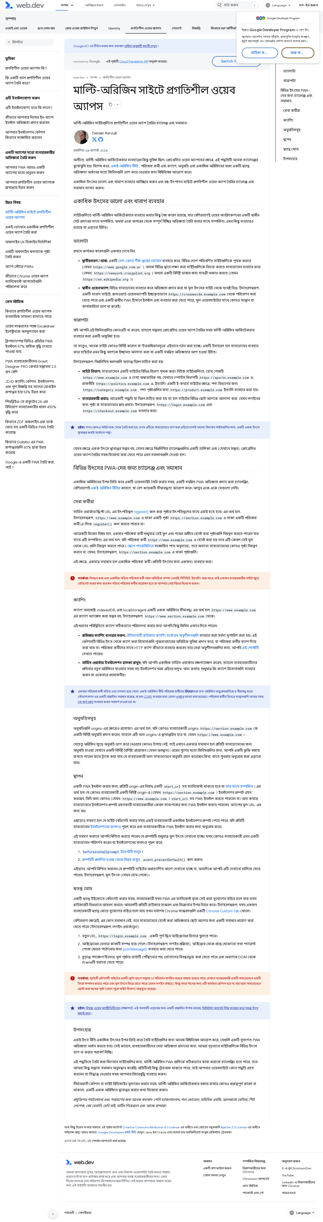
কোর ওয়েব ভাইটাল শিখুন (81, 28)
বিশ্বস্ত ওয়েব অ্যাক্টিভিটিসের (103, 1008)
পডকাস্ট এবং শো (253, 1193)
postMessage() (135, 949)
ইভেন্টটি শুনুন (112, 852)
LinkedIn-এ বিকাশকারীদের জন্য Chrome (298, 1184)
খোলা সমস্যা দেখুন (214, 1175)
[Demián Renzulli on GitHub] (100, 141)
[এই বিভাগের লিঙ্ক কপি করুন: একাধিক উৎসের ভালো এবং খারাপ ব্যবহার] (168, 201)
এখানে (180, 697)
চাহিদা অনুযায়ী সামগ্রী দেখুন (141, 46)
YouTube (288, 1175)
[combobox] (237, 5)
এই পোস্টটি (250, 648)
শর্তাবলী (69, 1213)
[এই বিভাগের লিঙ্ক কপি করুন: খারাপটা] (92, 320)
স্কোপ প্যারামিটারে (140, 546)
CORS (148, 697)
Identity (114, 28)
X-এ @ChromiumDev (296, 1168)
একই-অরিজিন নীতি (124, 166)
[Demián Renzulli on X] (94, 141)
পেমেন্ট (176, 28)
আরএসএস (289, 1193)
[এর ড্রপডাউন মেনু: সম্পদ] (74, 5)
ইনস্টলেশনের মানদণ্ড (105, 827)
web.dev (79, 77)
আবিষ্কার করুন (94, 5)
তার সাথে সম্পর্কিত (239, 786)
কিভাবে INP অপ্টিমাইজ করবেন (230, 28)
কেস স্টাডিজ (250, 1186)
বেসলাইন (119, 5)
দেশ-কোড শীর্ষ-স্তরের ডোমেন (139, 261)
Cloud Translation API (133, 61)
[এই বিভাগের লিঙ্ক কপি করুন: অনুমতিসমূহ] (100, 718)
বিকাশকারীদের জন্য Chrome (254, 1170)
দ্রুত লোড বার (46, 28)
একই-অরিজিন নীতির (105, 488)
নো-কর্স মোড (85, 702)
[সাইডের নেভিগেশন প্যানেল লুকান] (53, 1214)
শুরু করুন (298, 53)
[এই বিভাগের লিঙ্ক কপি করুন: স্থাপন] (87, 776)
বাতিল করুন (260, 53)
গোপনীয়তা (84, 1213)
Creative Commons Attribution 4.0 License (151, 1127)
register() (141, 512)
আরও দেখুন (143, 5)
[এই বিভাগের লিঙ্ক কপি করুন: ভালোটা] (92, 241)
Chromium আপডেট (256, 1179)
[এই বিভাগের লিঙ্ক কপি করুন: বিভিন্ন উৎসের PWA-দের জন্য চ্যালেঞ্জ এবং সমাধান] (186, 468)
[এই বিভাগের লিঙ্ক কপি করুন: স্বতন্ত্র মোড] (96, 889)
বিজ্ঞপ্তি (196, 28)
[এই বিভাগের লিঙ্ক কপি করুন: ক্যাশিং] (90, 600)
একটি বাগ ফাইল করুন (217, 1168)
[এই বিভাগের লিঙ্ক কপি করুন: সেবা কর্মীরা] (98, 502)
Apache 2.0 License (234, 1127)
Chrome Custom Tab (223, 911)
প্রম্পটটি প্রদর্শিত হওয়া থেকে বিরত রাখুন (111, 860)
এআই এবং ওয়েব (16, 28)
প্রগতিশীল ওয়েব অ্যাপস (146, 28)
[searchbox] (29, 42)
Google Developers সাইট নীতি (117, 1132)
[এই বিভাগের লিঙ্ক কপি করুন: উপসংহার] (95, 1030)
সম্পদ (64, 5)
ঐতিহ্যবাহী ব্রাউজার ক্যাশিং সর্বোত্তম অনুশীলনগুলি (163, 635)
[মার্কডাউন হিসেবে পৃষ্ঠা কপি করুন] (111, 104)
